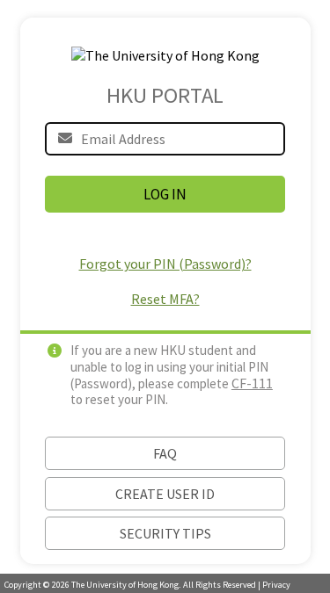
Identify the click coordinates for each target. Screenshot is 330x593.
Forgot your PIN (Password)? (165, 263)
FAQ (165, 453)
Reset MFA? (165, 298)
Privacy (276, 584)
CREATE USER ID (165, 494)
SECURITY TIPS (165, 533)
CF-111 (252, 383)
